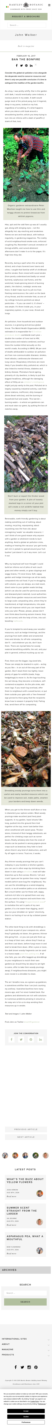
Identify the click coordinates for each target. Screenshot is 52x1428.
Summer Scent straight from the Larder (22, 1210)
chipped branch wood (35, 902)
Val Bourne (12, 1218)
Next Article (26, 1137)
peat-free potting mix (29, 954)
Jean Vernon (12, 1190)
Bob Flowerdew (14, 1247)
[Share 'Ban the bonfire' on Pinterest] (26, 65)
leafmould (17, 621)
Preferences (26, 1422)
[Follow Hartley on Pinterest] (36, 1367)
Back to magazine (26, 46)
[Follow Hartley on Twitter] (22, 1367)
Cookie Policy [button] (34, 1401)
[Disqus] (26, 1084)
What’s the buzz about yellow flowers (25, 1181)
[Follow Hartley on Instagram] (29, 1367)
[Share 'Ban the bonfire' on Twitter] (21, 65)
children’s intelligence (34, 382)
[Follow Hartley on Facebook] (16, 1367)
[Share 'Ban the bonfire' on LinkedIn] (31, 65)
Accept (26, 1411)
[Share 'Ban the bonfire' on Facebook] (16, 65)
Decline (26, 1417)
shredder (28, 871)
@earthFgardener (32, 1022)
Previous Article (26, 1129)
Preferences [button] (42, 1404)
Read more (11, 1196)
